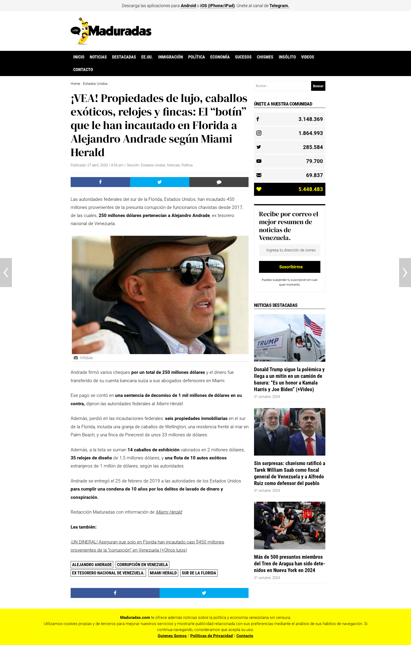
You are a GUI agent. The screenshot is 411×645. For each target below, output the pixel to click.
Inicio (78, 57)
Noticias (98, 57)
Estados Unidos (95, 84)
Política (196, 57)
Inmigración (170, 57)
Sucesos (243, 57)
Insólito (287, 57)
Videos (307, 57)
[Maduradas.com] (111, 43)
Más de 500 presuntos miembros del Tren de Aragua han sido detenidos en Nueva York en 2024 (289, 563)
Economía (220, 57)
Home (75, 84)
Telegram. (279, 5)
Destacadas (124, 57)
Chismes (265, 57)
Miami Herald (163, 572)
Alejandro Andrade (92, 564)
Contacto (83, 69)
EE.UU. (147, 57)
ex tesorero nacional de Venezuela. (108, 572)
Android (188, 5)
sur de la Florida (199, 572)
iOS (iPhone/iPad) (217, 5)
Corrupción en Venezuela (142, 564)
